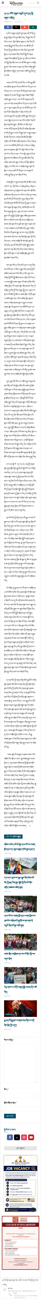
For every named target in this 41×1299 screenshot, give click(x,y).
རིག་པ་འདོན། (9, 1040)
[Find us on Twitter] (17, 1137)
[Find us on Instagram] (24, 1137)
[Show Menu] (3, 3)
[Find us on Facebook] (10, 1137)
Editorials (9, 981)
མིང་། (6, 1089)
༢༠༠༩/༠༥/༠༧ (18, 22)
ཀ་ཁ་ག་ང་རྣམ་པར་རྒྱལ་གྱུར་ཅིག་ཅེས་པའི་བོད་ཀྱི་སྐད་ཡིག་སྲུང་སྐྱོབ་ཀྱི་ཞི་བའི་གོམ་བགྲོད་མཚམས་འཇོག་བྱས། (19, 882)
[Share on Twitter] (16, 27)
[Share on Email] (25, 27)
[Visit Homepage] (16, 3)
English (32, 3)
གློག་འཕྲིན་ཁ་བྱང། (10, 1102)
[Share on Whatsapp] (33, 27)
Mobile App (9, 871)
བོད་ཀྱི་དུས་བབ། (7, 22)
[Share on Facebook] (8, 27)
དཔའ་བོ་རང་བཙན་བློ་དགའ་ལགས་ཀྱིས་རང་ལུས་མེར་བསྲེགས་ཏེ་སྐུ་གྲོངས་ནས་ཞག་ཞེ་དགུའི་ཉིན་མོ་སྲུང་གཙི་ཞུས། (20, 920)
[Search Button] (38, 3)
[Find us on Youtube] (31, 1137)
